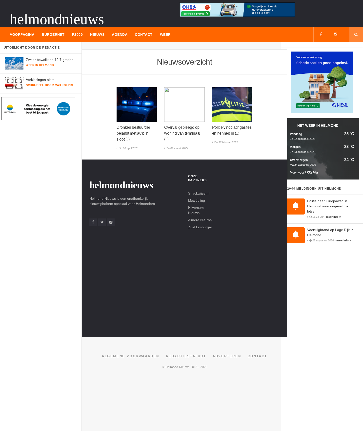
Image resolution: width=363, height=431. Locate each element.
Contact (144, 34)
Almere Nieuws (200, 220)
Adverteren (227, 356)
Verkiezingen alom (40, 80)
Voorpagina (22, 34)
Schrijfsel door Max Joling (49, 85)
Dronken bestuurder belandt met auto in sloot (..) (133, 133)
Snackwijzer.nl (199, 193)
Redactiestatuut (186, 356)
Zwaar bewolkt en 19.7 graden (50, 60)
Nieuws (97, 34)
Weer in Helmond (40, 65)
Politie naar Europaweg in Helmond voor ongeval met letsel (328, 206)
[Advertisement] (250, 248)
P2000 (77, 34)
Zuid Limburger (200, 227)
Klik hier (312, 172)
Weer (165, 34)
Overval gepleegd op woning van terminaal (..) (182, 133)
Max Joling (196, 200)
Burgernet (53, 34)
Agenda (119, 34)
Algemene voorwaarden (130, 356)
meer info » (333, 216)
